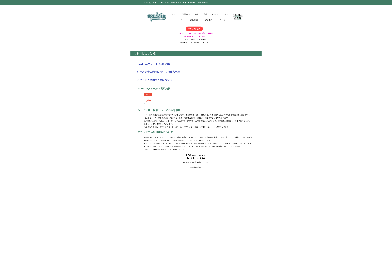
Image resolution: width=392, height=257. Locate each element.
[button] (186, 14)
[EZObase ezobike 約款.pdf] (148, 99)
